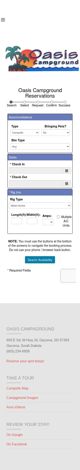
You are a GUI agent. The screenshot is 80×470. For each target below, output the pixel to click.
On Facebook (16, 444)
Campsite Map (17, 388)
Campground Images (22, 398)
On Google (14, 435)
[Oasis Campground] (42, 59)
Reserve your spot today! (25, 361)
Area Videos (15, 407)
